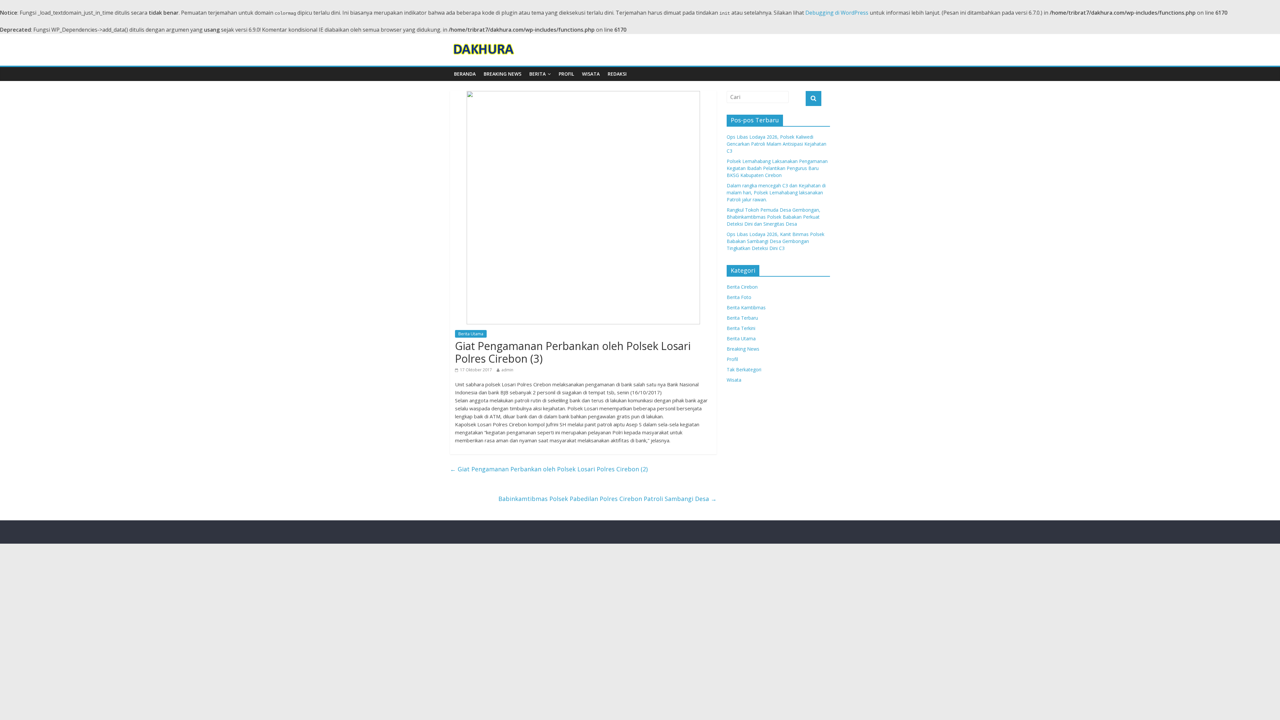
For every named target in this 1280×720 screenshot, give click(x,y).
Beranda (465, 74)
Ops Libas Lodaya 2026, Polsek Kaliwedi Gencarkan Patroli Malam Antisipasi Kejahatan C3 (776, 144)
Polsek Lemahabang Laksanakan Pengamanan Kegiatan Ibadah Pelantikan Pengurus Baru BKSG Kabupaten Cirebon (777, 168)
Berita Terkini (741, 328)
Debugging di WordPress (836, 12)
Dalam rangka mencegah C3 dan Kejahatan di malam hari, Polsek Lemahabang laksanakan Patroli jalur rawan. (776, 192)
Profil (566, 74)
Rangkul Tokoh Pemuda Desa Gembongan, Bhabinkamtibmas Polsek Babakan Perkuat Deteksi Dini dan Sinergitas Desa (773, 217)
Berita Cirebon (742, 287)
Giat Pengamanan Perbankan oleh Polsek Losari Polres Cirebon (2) (549, 469)
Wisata (591, 74)
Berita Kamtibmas (746, 307)
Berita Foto (739, 297)
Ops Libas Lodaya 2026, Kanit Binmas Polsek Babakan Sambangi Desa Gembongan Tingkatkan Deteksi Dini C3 (775, 241)
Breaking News (502, 74)
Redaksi (617, 74)
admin (507, 370)
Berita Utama (470, 334)
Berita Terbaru (742, 318)
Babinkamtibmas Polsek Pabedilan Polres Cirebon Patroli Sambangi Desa (607, 499)
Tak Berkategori (744, 369)
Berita (537, 74)
